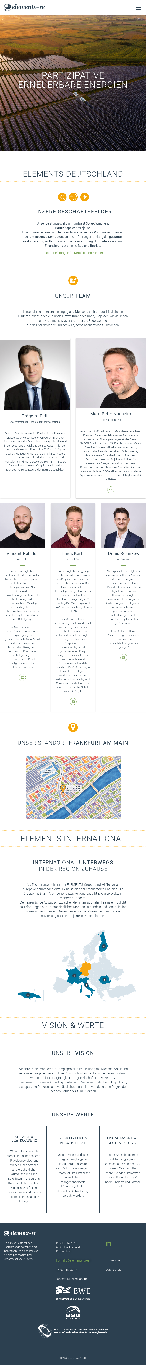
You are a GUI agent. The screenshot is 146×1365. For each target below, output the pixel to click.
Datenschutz (113, 1269)
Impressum (113, 1260)
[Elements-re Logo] (24, 7)
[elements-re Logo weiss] (20, 1233)
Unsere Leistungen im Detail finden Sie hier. (73, 253)
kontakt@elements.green (73, 1260)
